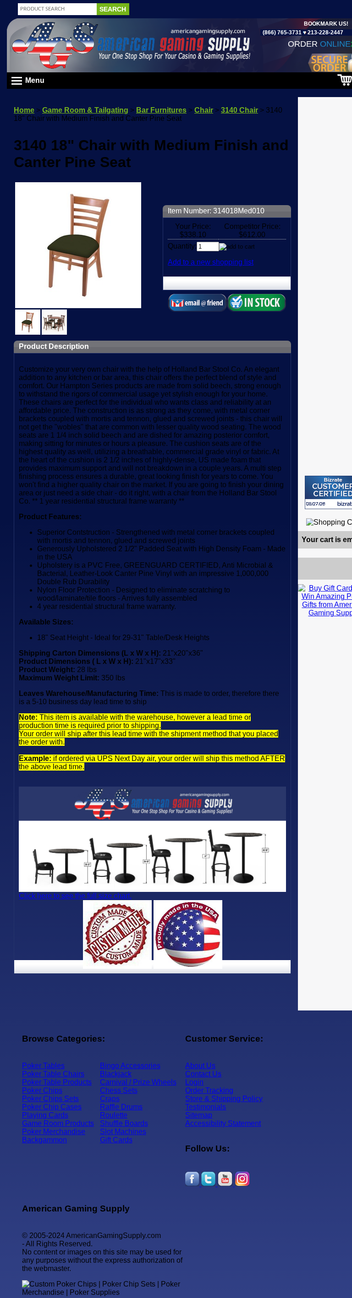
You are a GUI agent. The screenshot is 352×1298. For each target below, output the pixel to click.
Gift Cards (116, 1140)
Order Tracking (209, 1090)
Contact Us (203, 1074)
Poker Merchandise (53, 1131)
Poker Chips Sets (50, 1098)
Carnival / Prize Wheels (138, 1082)
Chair (203, 110)
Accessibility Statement (223, 1123)
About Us (200, 1066)
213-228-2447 (324, 32)
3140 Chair (239, 110)
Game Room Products (58, 1123)
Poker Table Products (57, 1082)
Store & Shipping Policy (224, 1098)
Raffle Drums (121, 1107)
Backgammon (44, 1140)
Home (24, 110)
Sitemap (198, 1115)
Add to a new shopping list (210, 262)
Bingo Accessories (130, 1066)
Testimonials (205, 1107)
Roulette (113, 1115)
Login (194, 1082)
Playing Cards (45, 1115)
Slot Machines (123, 1131)
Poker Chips (42, 1090)
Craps (110, 1098)
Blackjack (116, 1074)
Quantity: (182, 246)
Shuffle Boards (124, 1123)
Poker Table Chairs (53, 1074)
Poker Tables (43, 1066)
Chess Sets (119, 1090)
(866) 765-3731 (282, 32)
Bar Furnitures (161, 110)
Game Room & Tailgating (85, 110)
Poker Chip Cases (52, 1107)
